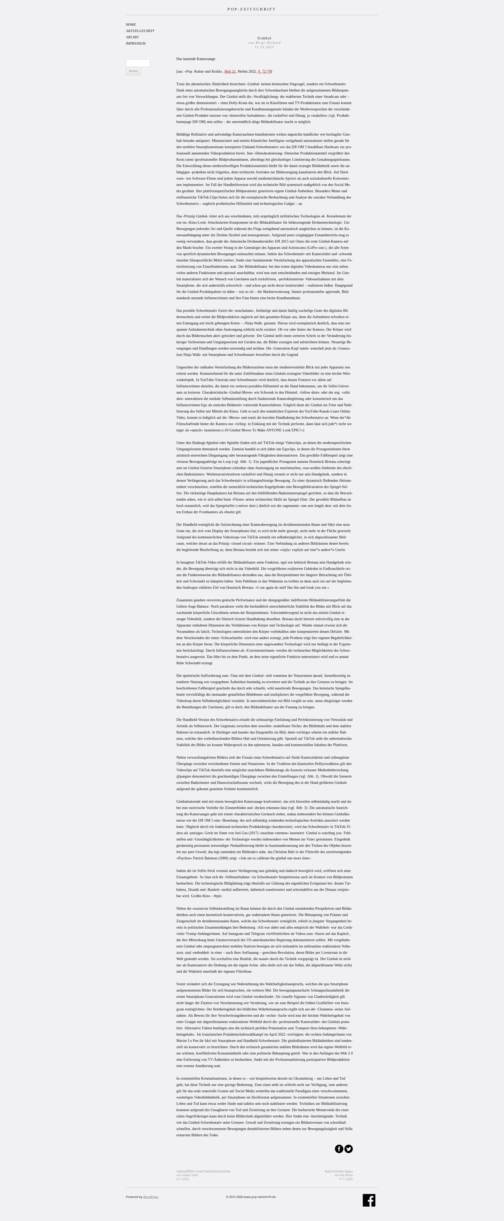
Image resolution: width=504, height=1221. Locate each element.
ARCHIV (132, 37)
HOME (131, 24)
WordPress (150, 1197)
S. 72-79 (264, 71)
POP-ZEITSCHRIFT (252, 9)
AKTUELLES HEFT (140, 31)
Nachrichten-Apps (339, 1175)
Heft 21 (230, 71)
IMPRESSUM (136, 43)
